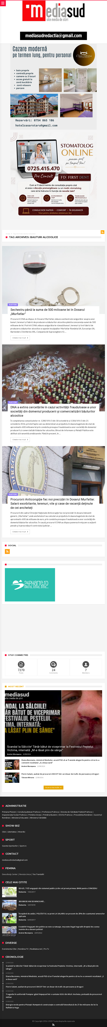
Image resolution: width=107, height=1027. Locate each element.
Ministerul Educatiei (20, 817)
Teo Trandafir (38, 874)
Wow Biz (21, 831)
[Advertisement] (53, 627)
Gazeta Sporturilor (10, 846)
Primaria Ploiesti (9, 812)
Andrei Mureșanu (14, 754)
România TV (23, 949)
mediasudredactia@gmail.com (15, 860)
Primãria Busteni (50, 815)
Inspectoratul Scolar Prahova (14, 815)
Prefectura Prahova (50, 812)
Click (4, 831)
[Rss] (7, 551)
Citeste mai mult (19, 338)
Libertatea (12, 831)
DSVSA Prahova (65, 815)
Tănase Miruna (27, 777)
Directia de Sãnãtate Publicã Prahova (76, 812)
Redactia (22, 892)
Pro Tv (46, 949)
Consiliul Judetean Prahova (29, 812)
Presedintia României (83, 815)
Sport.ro (23, 846)
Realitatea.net (36, 949)
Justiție (13, 305)
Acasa (8, 234)
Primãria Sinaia (34, 815)
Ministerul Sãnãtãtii (38, 817)
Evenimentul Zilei (9, 949)
